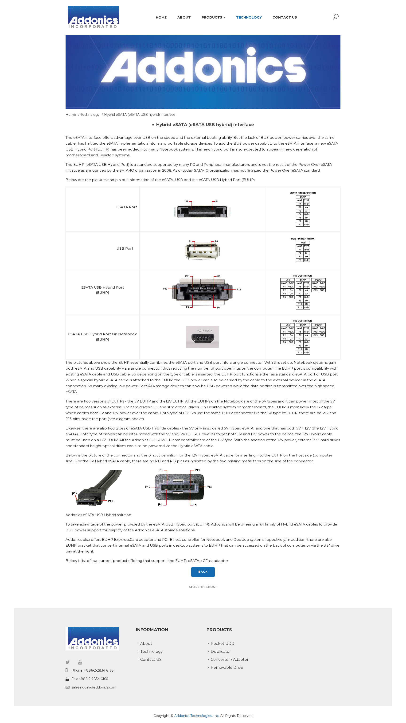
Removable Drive (227, 667)
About (184, 17)
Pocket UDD (222, 643)
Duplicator (221, 651)
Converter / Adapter (230, 659)
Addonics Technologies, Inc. (197, 716)
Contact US (285, 17)
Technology (249, 17)
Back (203, 571)
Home (161, 17)
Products (212, 17)
